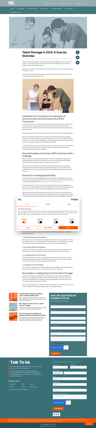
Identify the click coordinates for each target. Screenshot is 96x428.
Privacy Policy (33, 387)
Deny (28, 227)
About (70, 3)
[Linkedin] (54, 414)
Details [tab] (48, 204)
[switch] (40, 222)
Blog (86, 3)
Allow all (68, 227)
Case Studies (63, 3)
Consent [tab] (27, 204)
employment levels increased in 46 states (51, 182)
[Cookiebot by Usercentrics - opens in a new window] (72, 200)
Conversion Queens (50, 426)
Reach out (68, 285)
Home (47, 3)
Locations (78, 3)
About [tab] (69, 204)
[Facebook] (58, 414)
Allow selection (48, 227)
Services (54, 3)
